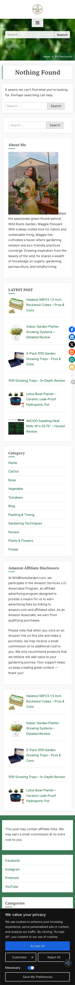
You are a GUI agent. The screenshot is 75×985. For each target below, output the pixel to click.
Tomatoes (15, 497)
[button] (72, 329)
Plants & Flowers (20, 541)
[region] (37, 946)
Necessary (12, 967)
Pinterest (12, 878)
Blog (11, 506)
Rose (12, 480)
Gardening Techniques (25, 523)
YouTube (11, 887)
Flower (13, 549)
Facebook (12, 861)
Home (12, 463)
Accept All (37, 946)
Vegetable (15, 489)
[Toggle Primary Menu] (37, 23)
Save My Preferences (37, 977)
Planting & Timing (21, 515)
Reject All (54, 957)
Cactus (13, 471)
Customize (19, 957)
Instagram (12, 869)
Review (13, 532)
